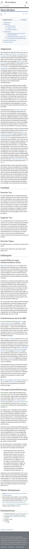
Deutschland (18, 351)
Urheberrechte (20, 547)
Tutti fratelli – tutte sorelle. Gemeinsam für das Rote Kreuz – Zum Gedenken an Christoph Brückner (14, 502)
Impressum (4, 547)
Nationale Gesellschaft (20, 109)
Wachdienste (6, 380)
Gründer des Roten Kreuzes (18, 159)
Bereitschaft (6, 265)
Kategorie (3, 529)
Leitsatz (18, 99)
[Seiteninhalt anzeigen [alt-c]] (1, 14)
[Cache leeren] (23, 14)
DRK (8, 401)
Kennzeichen (9, 358)
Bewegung (3, 63)
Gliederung (20, 321)
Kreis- (15, 400)
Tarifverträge (4, 68)
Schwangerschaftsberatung (20, 401)
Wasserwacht (12, 381)
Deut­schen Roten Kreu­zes (7, 323)
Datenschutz (11, 547)
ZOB (24, 349)
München (3, 351)
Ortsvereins (16, 265)
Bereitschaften (16, 380)
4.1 (11, 478)
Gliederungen (21, 61)
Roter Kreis (10, 2)
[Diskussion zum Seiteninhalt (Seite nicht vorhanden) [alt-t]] (5, 14)
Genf (19, 144)
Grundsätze (10, 529)
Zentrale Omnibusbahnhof (15, 349)
